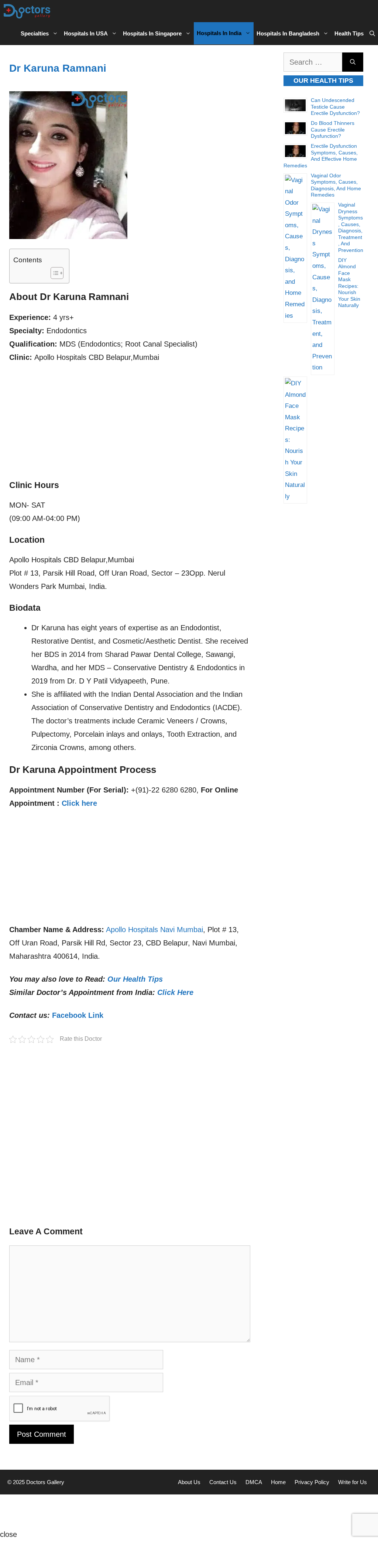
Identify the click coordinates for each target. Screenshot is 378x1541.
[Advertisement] (129, 425)
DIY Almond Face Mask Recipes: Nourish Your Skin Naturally (349, 282)
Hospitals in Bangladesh (288, 33)
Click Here (175, 992)
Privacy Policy (312, 1482)
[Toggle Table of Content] (53, 273)
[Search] (352, 62)
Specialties (35, 33)
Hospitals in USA (86, 33)
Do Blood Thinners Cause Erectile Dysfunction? (332, 129)
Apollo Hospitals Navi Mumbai (154, 929)
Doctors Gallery (44, 1482)
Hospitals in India (219, 33)
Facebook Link (77, 1015)
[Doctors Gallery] (27, 11)
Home (278, 1482)
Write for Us (352, 1482)
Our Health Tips (135, 979)
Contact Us (223, 1482)
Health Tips (349, 33)
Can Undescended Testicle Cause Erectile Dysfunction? (335, 106)
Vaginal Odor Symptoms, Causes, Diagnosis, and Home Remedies (336, 185)
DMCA (253, 1482)
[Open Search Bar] (372, 34)
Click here (79, 803)
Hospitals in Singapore (152, 33)
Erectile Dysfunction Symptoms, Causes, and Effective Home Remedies (321, 155)
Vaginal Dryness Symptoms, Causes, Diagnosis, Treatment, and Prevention (350, 227)
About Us (189, 1482)
